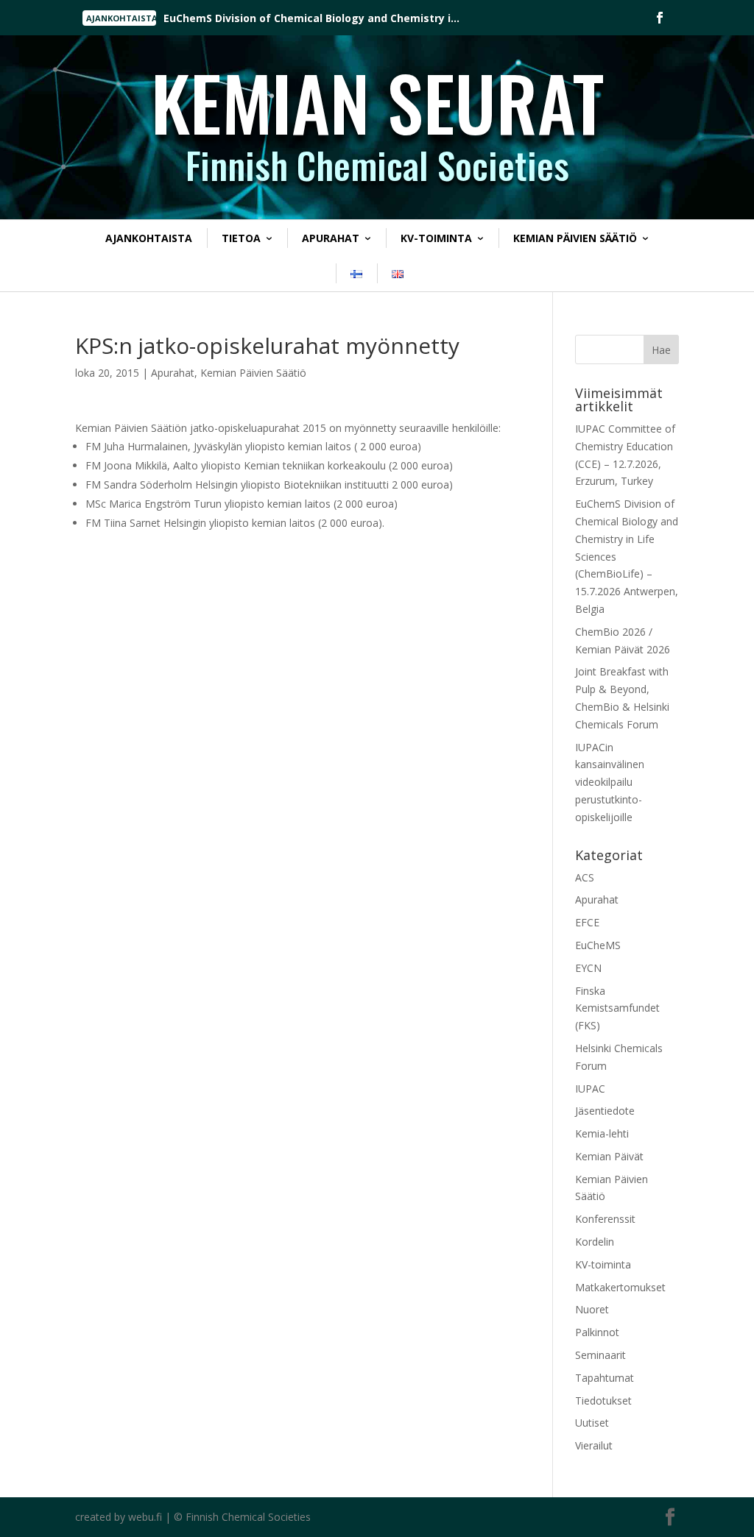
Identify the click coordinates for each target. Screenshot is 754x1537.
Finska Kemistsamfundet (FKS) (617, 1008)
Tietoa (241, 238)
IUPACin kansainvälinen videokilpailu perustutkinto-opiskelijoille (609, 782)
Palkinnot (597, 1332)
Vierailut (594, 1445)
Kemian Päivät (609, 1156)
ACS (584, 877)
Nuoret (592, 1309)
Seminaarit (600, 1355)
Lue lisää (208, 19)
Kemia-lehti (602, 1133)
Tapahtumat (604, 1378)
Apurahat (330, 238)
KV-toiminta (436, 238)
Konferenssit (605, 1219)
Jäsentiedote (605, 1111)
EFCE (587, 922)
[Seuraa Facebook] (660, 17)
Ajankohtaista (148, 238)
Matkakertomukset (620, 1287)
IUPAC (590, 1089)
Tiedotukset (603, 1401)
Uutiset (592, 1423)
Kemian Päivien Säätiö (575, 238)
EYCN (588, 968)
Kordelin (594, 1242)
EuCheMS (598, 945)
